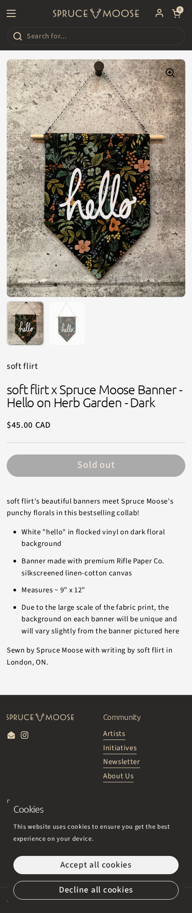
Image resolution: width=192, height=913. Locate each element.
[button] (176, 13)
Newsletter (121, 761)
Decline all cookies (96, 890)
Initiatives (120, 748)
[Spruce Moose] (96, 13)
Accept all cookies (96, 865)
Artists (114, 733)
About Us (118, 776)
